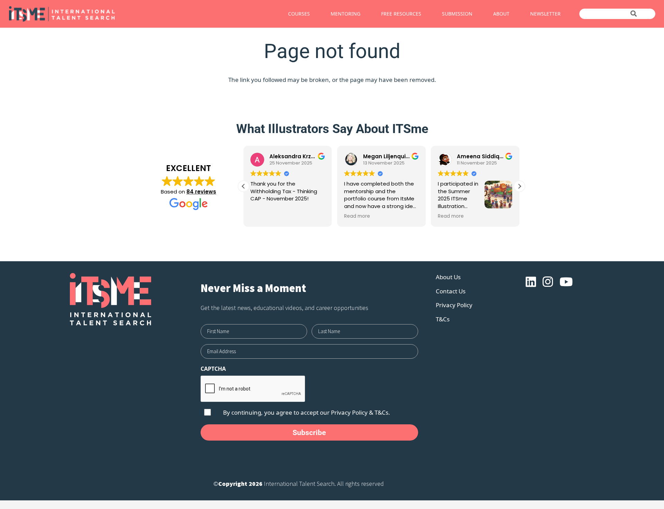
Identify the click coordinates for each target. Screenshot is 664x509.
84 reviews (201, 191)
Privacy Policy (349, 412)
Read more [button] (357, 216)
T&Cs (443, 319)
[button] (519, 186)
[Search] (633, 14)
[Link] (103, 14)
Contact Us (450, 291)
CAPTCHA (213, 369)
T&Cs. (382, 412)
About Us (448, 277)
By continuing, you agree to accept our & (306, 412)
